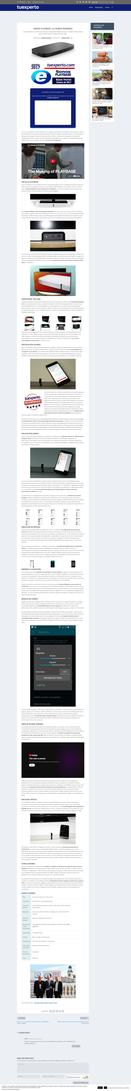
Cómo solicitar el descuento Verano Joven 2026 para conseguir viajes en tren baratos (101, 83)
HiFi (68, 38)
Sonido (107, 7)
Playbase (67, 132)
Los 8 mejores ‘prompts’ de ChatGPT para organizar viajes (101, 119)
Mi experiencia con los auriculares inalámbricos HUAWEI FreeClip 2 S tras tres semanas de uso (102, 47)
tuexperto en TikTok (38, 2)
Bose (29, 2)
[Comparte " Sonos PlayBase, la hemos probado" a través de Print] (62, 1011)
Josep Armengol (46, 38)
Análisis (64, 38)
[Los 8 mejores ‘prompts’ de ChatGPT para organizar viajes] (102, 112)
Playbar (54, 136)
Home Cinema (48, 1003)
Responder (76, 1046)
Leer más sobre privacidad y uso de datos (118, 1087)
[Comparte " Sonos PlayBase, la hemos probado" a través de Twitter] (53, 1011)
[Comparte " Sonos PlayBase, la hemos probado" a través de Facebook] (50, 1011)
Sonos (23, 132)
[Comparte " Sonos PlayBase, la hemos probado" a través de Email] (59, 1011)
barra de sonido (39, 1003)
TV (112, 7)
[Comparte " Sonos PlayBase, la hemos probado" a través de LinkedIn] (56, 1011)
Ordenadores (99, 7)
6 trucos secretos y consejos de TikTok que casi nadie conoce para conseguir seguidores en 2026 (102, 102)
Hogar (91, 7)
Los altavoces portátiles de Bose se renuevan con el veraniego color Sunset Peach (101, 65)
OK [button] (105, 1087)
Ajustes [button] (100, 1087)
